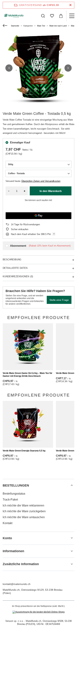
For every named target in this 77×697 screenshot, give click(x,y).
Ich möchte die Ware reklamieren (23, 505)
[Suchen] (42, 15)
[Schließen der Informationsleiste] (70, 5)
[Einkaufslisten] (51, 15)
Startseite (15, 26)
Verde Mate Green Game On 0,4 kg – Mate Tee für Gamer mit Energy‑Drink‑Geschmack (27, 374)
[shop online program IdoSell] (39, 612)
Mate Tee (41, 26)
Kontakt (7, 523)
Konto (7, 538)
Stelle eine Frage (59, 299)
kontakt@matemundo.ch (16, 584)
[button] (9, 68)
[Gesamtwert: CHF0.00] (60, 15)
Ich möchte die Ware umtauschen (24, 517)
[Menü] (71, 15)
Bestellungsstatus (14, 493)
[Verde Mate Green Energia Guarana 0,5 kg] (28, 424)
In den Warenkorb (51, 191)
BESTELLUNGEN (16, 485)
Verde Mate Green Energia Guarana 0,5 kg (24, 450)
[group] (38, 68)
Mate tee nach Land (58, 26)
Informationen (13, 551)
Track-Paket (10, 499)
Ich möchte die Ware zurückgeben (24, 511)
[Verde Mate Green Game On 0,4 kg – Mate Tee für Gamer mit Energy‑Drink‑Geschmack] (28, 346)
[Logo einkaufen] (14, 15)
